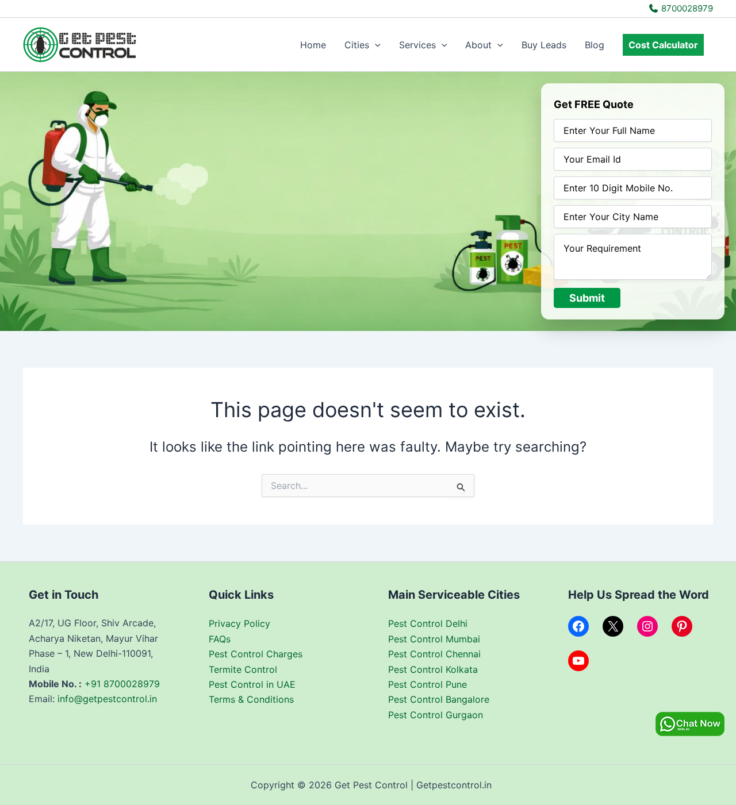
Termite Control (243, 669)
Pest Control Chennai (434, 654)
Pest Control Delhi (427, 623)
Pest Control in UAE (252, 684)
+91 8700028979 (122, 684)
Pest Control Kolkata (433, 669)
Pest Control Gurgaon (435, 715)
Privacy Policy (239, 623)
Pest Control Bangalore (438, 699)
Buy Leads (544, 45)
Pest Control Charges (255, 654)
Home (313, 45)
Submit (587, 298)
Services (417, 45)
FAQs (220, 639)
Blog (594, 45)
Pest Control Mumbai (434, 639)
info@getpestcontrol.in (107, 698)
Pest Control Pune (427, 684)
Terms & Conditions (251, 699)
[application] (375, 45)
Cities (356, 45)
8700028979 (686, 8)
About (478, 45)
